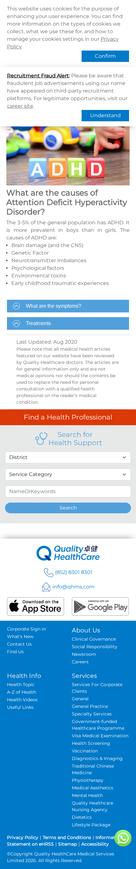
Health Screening (91, 743)
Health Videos (22, 700)
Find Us (15, 652)
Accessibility (95, 844)
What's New (20, 636)
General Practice (90, 706)
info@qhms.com (74, 587)
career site (20, 106)
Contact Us (19, 644)
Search (68, 508)
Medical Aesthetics (92, 788)
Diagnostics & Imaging (97, 758)
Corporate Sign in (26, 629)
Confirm (105, 56)
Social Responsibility (94, 646)
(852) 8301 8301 (73, 572)
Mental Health (87, 795)
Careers (80, 662)
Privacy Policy (22, 837)
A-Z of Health (21, 692)
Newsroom (84, 654)
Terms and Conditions (67, 837)
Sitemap (67, 844)
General (80, 699)
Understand (105, 115)
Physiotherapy (87, 780)
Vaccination (85, 751)
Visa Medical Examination (100, 736)
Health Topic (20, 684)
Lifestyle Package (91, 825)
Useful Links (20, 707)
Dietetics (82, 817)
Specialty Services (92, 714)
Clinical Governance (94, 639)
